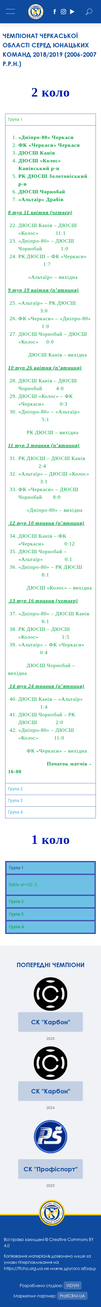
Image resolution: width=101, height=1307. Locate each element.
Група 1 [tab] (15, 119)
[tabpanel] (50, 454)
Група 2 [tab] (15, 788)
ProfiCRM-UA (72, 1295)
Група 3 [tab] (15, 800)
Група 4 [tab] (15, 812)
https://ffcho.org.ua (23, 1268)
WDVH (72, 1285)
